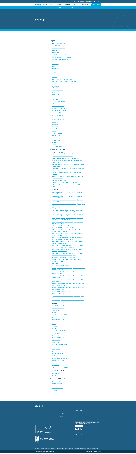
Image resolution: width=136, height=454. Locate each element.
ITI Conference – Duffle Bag (58, 101)
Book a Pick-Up (55, 64)
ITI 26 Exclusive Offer (57, 99)
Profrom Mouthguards (71, 7)
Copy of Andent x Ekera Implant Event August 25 (63, 79)
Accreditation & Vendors (57, 45)
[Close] (100, 7)
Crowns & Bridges (56, 381)
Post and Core (55, 362)
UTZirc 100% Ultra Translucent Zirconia (61, 305)
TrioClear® (54, 326)
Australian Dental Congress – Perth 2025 (61, 291)
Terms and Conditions (57, 133)
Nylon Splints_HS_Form (57, 113)
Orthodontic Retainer (57, 346)
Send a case (55, 124)
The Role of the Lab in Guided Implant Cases (64, 153)
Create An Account (96, 4)
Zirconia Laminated (56, 310)
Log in (100, 1)
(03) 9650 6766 (79, 438)
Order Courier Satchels (57, 115)
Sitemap (54, 131)
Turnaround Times (57, 146)
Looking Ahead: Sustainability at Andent (63, 156)
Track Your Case (56, 135)
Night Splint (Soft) (56, 335)
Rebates (54, 122)
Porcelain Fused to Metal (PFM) (59, 315)
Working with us (55, 142)
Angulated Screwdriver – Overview (60, 59)
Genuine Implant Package (58, 360)
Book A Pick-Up (76, 1)
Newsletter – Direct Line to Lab (59, 108)
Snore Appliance (56, 349)
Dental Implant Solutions (57, 383)
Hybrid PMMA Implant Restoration (60, 367)
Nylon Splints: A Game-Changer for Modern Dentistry (66, 182)
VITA (53, 317)
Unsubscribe (55, 138)
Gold (53, 321)
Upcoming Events (56, 373)
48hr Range (54, 356)
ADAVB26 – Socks (56, 52)
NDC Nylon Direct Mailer (58, 106)
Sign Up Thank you (56, 128)
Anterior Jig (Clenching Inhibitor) (59, 344)
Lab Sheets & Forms (88, 1)
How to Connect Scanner (59, 87)
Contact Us (82, 1)
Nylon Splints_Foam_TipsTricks (59, 110)
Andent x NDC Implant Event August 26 (61, 57)
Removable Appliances (57, 388)
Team (54, 72)
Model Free (54, 351)
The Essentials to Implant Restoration (61, 265)
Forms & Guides (55, 94)
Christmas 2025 (55, 68)
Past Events (54, 375)
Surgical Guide (55, 365)
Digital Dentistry (59, 4)
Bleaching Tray (55, 342)
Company (51, 4)
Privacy (53, 117)
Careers (54, 66)
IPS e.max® (54, 312)
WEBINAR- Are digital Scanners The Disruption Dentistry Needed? (68, 300)
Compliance (54, 74)
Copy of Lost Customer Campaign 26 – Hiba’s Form (64, 81)
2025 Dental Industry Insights (60, 180)
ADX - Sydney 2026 (56, 263)
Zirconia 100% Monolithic (58, 308)
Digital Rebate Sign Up (57, 90)
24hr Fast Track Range (57, 353)
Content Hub (75, 4)
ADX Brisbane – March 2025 (58, 293)
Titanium (54, 324)
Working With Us (56, 140)
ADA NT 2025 (55, 50)
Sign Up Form (55, 126)
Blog (53, 61)
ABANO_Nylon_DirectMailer (58, 43)
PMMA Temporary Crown (58, 319)
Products (45, 4)
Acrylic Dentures (56, 340)
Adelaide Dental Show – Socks (59, 55)
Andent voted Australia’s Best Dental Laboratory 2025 (66, 158)
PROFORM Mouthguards (58, 337)
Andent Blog (60, 152)
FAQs (54, 144)
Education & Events (84, 4)
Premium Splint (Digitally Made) (59, 330)
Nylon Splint (54, 328)
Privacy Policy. (87, 423)
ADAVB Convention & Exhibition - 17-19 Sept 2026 (63, 257)
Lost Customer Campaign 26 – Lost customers (63, 103)
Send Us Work (67, 4)
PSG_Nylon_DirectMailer (58, 119)
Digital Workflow (56, 92)
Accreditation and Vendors (58, 48)
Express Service (56, 385)
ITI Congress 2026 (56, 208)
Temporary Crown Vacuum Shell (59, 358)
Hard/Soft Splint (55, 333)
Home (53, 97)
